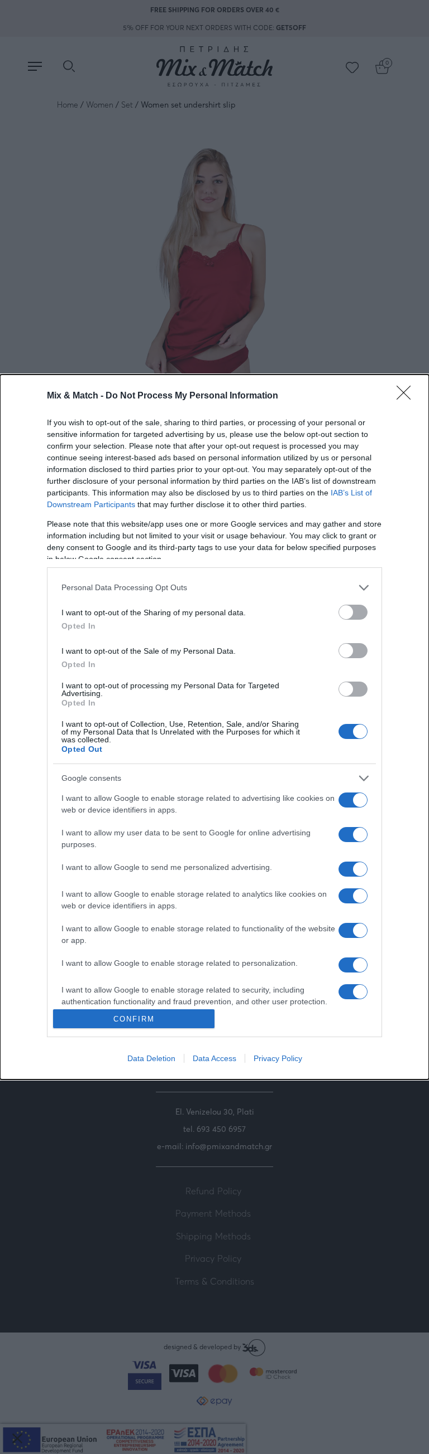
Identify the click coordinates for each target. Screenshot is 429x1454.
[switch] (353, 612)
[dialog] (214, 727)
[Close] (407, 396)
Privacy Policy (278, 1058)
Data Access (214, 1058)
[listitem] (214, 588)
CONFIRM (134, 1019)
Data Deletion (151, 1058)
